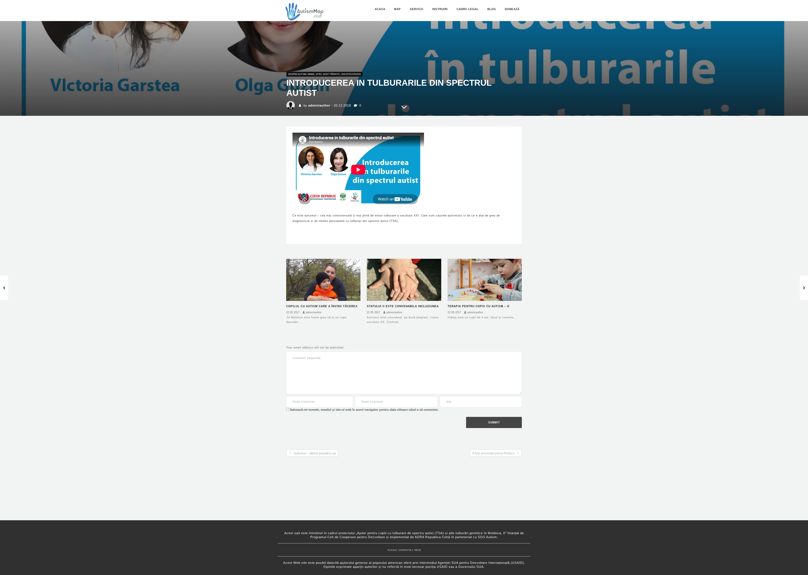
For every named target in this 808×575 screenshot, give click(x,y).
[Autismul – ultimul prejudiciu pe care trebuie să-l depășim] (4, 287)
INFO (416, 550)
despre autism (297, 74)
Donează (512, 9)
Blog (491, 9)
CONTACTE (404, 550)
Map (397, 9)
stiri (319, 74)
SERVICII (416, 9)
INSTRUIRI (440, 9)
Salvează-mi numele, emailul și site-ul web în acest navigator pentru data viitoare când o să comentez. (364, 409)
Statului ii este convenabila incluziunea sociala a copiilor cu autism (403, 307)
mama (311, 74)
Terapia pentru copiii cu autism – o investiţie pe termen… (478, 307)
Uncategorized (351, 74)
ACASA (392, 550)
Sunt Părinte (331, 74)
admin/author (319, 105)
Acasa (380, 9)
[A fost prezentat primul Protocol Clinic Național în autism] (804, 287)
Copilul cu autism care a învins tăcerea (321, 306)
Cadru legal (467, 9)
